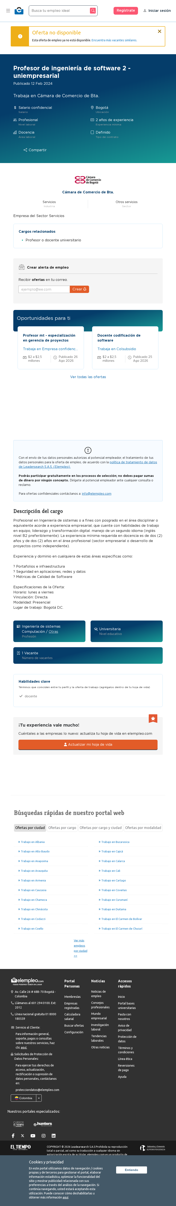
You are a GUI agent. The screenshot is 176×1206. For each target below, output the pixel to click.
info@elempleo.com (96, 493)
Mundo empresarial (99, 1016)
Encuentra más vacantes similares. (114, 40)
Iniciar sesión (159, 11)
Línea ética (125, 1059)
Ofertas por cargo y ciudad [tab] (101, 828)
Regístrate (126, 10)
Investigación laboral (100, 1027)
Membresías (72, 996)
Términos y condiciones (126, 1050)
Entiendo (131, 1170)
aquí (65, 1197)
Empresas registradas (71, 1006)
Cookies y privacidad (46, 1162)
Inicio (121, 996)
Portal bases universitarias (127, 1006)
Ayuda (122, 1076)
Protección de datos (127, 1039)
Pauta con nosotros (124, 1017)
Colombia (25, 1098)
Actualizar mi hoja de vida (89, 744)
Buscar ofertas (74, 1025)
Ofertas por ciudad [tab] (30, 828)
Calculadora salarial (72, 1017)
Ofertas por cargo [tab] (62, 828)
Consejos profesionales (100, 1005)
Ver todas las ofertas (88, 377)
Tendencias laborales (99, 1038)
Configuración (73, 1032)
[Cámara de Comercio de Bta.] (88, 179)
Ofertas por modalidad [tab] (143, 828)
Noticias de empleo (98, 994)
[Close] (160, 29)
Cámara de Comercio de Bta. (88, 192)
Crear (78, 289)
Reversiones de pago (126, 1068)
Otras (53, 632)
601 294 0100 (40, 1003)
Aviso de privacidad (125, 1028)
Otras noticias (100, 1047)
